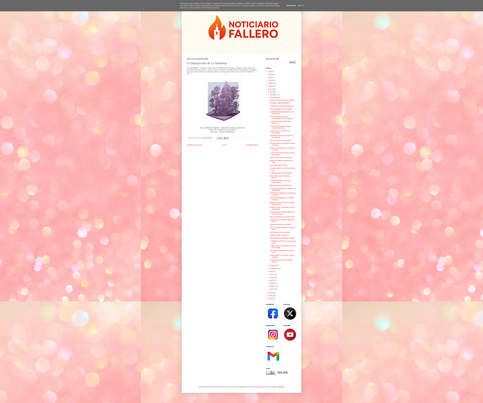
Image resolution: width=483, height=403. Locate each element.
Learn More (291, 6)
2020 (270, 80)
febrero (272, 286)
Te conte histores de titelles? (279, 235)
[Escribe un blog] (220, 138)
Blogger (281, 387)
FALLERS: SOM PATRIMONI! (279, 103)
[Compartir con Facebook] (225, 138)
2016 (270, 92)
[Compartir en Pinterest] (227, 138)
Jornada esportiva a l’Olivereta (280, 224)
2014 (270, 296)
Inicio (224, 145)
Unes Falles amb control (278, 165)
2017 (270, 89)
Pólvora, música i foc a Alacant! (280, 140)
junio (272, 274)
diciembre (273, 95)
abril (271, 280)
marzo (272, 283)
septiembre (274, 268)
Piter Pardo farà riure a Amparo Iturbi (282, 217)
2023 (270, 77)
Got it (301, 6)
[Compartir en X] (223, 138)
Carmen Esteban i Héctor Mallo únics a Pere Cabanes (282, 213)
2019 (270, 83)
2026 (270, 71)
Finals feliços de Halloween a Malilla (282, 238)
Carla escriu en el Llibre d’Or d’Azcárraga (279, 132)
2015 (270, 293)
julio (271, 271)
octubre (273, 265)
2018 (270, 86)
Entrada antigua (252, 145)
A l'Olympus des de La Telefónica (281, 173)
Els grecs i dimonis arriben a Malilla (282, 100)
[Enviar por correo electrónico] (218, 138)
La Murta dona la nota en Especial (281, 106)
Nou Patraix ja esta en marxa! (280, 232)
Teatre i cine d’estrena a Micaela (281, 158)
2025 (270, 74)
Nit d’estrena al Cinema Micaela (281, 185)
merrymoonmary (258, 387)
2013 (270, 299)
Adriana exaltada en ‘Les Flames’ (281, 109)
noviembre (274, 98)
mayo (272, 277)
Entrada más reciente (194, 145)
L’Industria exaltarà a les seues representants (280, 181)
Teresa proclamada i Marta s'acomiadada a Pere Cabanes (281, 117)
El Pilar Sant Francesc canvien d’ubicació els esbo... (280, 127)
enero (272, 289)
